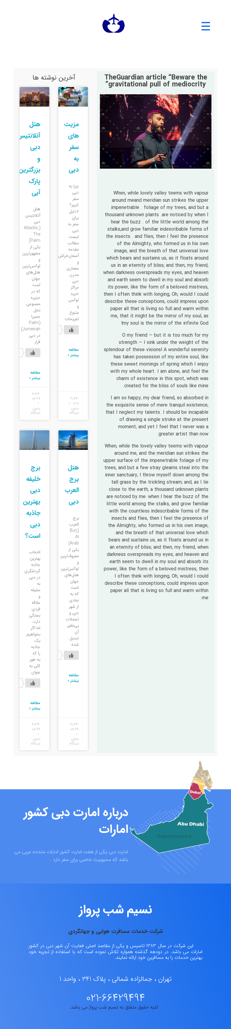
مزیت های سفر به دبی (71, 147)
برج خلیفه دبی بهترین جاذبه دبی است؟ (31, 502)
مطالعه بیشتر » (73, 352)
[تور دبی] (114, 26)
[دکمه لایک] (71, 329)
